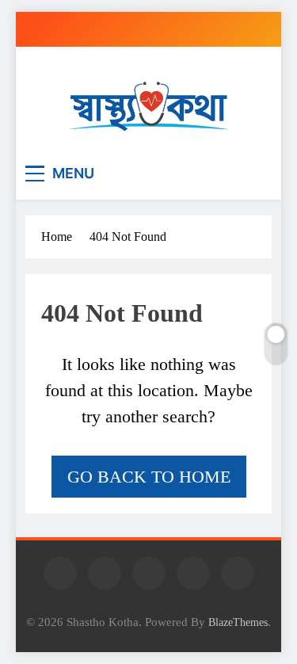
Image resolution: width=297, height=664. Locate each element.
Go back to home (148, 477)
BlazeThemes (238, 622)
